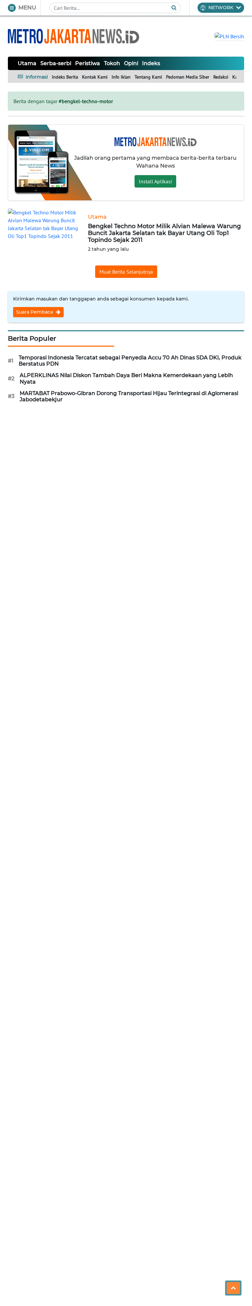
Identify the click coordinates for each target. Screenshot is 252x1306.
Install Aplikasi (155, 181)
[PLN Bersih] (229, 35)
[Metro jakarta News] (73, 36)
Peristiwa (87, 63)
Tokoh (112, 63)
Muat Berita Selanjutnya (126, 271)
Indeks (151, 63)
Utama (27, 63)
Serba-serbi (55, 63)
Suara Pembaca (35, 312)
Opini (131, 63)
